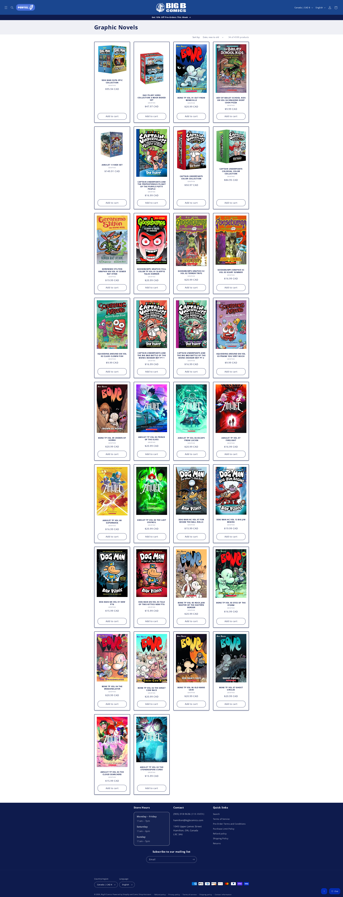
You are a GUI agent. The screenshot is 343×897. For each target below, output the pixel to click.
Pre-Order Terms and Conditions (229, 823)
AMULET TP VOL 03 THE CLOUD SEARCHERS (112, 773)
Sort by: (196, 37)
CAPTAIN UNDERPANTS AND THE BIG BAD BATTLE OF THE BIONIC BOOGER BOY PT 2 (191, 355)
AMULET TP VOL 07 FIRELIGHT (230, 439)
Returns (217, 843)
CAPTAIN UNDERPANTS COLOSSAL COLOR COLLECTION (230, 171)
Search (216, 814)
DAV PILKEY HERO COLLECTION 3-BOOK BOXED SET (152, 97)
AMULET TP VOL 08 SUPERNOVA (112, 521)
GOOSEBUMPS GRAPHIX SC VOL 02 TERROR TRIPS (191, 272)
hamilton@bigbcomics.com (188, 820)
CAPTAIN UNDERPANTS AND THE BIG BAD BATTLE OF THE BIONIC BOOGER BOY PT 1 (151, 355)
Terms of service (190, 895)
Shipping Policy (220, 838)
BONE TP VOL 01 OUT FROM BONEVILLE (191, 99)
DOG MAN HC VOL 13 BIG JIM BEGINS (231, 520)
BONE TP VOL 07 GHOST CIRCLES (231, 688)
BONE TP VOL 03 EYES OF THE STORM (231, 604)
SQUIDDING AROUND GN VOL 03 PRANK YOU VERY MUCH (231, 355)
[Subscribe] (194, 859)
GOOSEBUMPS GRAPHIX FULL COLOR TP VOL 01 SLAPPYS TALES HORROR (151, 271)
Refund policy (220, 833)
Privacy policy (174, 895)
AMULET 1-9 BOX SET (112, 165)
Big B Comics (106, 894)
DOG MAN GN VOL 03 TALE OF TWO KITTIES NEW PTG (151, 603)
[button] (6, 8)
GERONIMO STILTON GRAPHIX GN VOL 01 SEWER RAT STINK (112, 271)
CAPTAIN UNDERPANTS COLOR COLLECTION (191, 177)
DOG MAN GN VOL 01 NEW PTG (112, 603)
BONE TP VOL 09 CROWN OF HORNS (112, 439)
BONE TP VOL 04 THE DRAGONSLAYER (112, 687)
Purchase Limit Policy (223, 828)
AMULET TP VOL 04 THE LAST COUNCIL (151, 521)
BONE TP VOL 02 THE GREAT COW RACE (152, 689)
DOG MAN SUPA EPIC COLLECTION (112, 81)
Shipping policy (205, 895)
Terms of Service (221, 819)
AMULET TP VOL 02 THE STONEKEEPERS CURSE (151, 768)
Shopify (126, 894)
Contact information (223, 895)
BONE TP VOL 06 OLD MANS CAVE (191, 688)
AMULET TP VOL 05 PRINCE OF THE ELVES (151, 438)
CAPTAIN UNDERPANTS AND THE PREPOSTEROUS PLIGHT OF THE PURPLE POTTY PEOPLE (152, 185)
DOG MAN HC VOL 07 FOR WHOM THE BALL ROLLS (191, 520)
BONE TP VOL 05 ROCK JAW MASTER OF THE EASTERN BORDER (191, 605)
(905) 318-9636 (188, 813)
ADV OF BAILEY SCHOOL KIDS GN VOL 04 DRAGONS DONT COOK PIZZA (231, 100)
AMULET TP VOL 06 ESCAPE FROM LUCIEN (191, 439)
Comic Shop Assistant (142, 894)
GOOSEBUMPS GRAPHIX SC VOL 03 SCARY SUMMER (231, 271)
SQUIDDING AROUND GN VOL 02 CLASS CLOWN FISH (112, 355)
